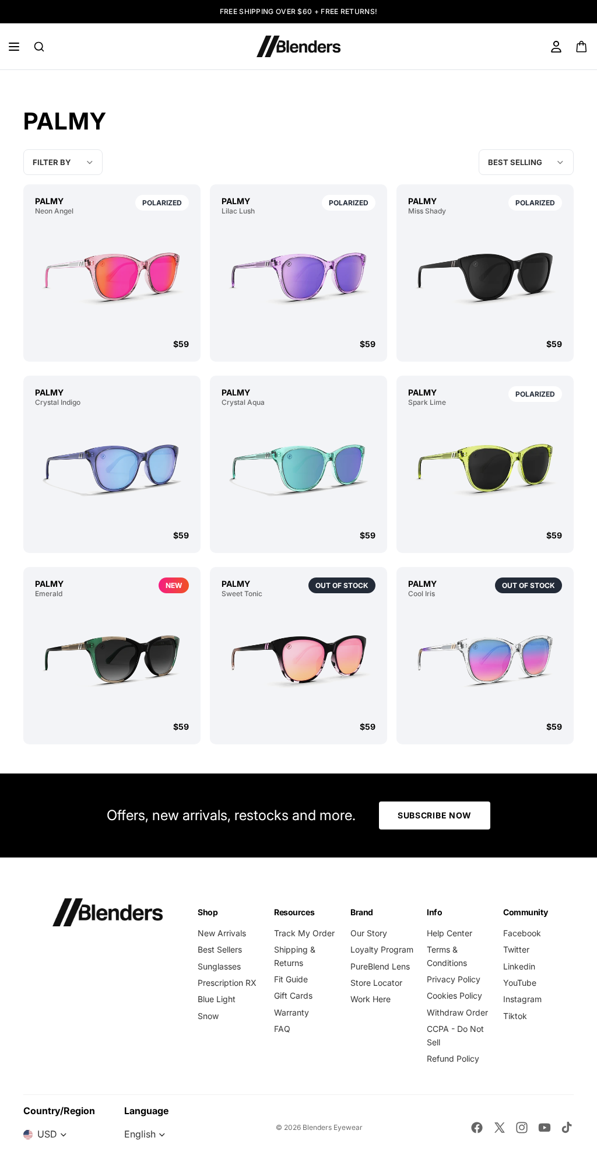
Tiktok (515, 1016)
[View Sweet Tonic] (298, 660)
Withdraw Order (457, 1012)
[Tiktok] (567, 1128)
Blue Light (217, 999)
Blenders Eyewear (333, 1127)
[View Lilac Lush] (298, 277)
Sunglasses (219, 966)
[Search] (39, 46)
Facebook (522, 933)
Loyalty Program (381, 949)
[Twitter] (500, 1128)
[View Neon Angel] (112, 277)
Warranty (291, 1012)
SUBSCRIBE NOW (435, 815)
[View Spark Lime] (485, 468)
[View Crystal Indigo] (112, 468)
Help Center (449, 933)
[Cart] (582, 46)
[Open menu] (14, 46)
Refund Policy (453, 1058)
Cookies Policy (454, 995)
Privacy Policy (453, 979)
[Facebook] (477, 1128)
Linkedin (519, 966)
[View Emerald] (112, 660)
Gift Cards (293, 995)
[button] (526, 162)
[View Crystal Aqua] (298, 468)
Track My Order (304, 933)
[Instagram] (522, 1128)
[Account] (556, 46)
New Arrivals (222, 933)
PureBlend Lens (380, 966)
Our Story (368, 933)
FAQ (282, 1029)
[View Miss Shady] (485, 277)
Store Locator (376, 983)
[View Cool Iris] (485, 660)
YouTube (519, 983)
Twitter (516, 949)
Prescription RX (227, 983)
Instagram (522, 999)
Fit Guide (291, 979)
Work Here (370, 999)
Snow (208, 1016)
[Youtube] (545, 1128)
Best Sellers (220, 949)
